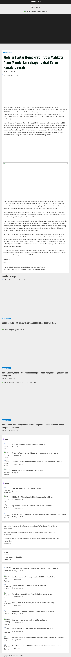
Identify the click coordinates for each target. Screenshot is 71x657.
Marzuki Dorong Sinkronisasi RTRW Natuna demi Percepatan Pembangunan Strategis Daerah (36, 646)
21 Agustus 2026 (18, 491)
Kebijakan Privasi (7, 560)
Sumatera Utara (8, 52)
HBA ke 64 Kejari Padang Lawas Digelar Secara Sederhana (27, 470)
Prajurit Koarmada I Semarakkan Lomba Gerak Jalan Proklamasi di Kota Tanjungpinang (35, 568)
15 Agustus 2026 (18, 508)
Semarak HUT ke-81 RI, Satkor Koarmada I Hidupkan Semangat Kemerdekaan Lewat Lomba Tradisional (39, 514)
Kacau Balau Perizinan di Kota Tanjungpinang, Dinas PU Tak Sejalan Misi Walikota (30, 526)
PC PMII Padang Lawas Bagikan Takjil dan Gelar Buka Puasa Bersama (24, 267)
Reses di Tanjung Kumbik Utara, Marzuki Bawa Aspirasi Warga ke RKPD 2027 (32, 628)
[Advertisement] (35, 31)
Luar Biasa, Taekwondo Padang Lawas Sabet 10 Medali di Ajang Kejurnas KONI (29, 532)
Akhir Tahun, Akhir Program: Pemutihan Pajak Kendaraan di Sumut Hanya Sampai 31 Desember (33, 426)
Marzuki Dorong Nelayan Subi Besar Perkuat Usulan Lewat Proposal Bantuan (32, 594)
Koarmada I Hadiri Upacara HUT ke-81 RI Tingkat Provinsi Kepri (29, 585)
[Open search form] (68, 16)
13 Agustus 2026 (18, 517)
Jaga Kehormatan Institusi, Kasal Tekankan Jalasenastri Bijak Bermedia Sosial (32, 506)
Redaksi (5, 71)
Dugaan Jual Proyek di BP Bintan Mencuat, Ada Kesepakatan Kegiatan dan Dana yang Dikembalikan (38, 637)
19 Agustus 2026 (18, 499)
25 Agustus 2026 (18, 571)
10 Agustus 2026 (18, 622)
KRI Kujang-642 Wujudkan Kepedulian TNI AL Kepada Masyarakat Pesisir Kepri (32, 497)
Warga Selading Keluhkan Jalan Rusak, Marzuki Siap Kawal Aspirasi (29, 620)
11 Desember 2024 (19, 464)
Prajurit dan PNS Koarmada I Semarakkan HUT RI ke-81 (26, 488)
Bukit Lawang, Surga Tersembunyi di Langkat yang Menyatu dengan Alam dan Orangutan (35, 374)
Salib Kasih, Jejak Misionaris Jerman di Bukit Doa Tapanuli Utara (29, 322)
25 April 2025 (17, 447)
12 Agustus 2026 (18, 605)
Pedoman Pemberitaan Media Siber (12, 557)
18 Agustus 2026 (18, 588)
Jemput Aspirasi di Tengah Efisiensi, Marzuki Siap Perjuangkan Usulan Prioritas (33, 611)
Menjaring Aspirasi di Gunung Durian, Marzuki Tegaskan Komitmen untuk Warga (33, 603)
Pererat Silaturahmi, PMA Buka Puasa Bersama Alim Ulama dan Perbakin (24, 270)
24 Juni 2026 (17, 648)
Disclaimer (6, 555)
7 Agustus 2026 (18, 640)
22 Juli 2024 (17, 473)
